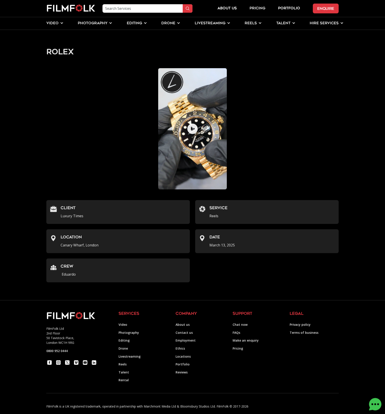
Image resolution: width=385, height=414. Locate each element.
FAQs (236, 332)
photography (92, 23)
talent (283, 23)
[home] (70, 8)
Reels (251, 23)
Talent (124, 372)
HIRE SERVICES (324, 23)
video (52, 23)
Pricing (257, 8)
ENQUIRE (325, 8)
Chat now (240, 324)
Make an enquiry (246, 340)
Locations (183, 356)
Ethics (180, 348)
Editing (124, 340)
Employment (186, 340)
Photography (129, 332)
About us (183, 324)
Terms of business (304, 332)
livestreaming (210, 23)
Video (123, 324)
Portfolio (183, 364)
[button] (52, 23)
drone (168, 23)
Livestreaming (130, 356)
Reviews (182, 372)
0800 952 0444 (57, 351)
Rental (124, 380)
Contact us (184, 332)
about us (227, 8)
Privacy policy (300, 324)
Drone (123, 348)
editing (134, 23)
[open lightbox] (192, 128)
